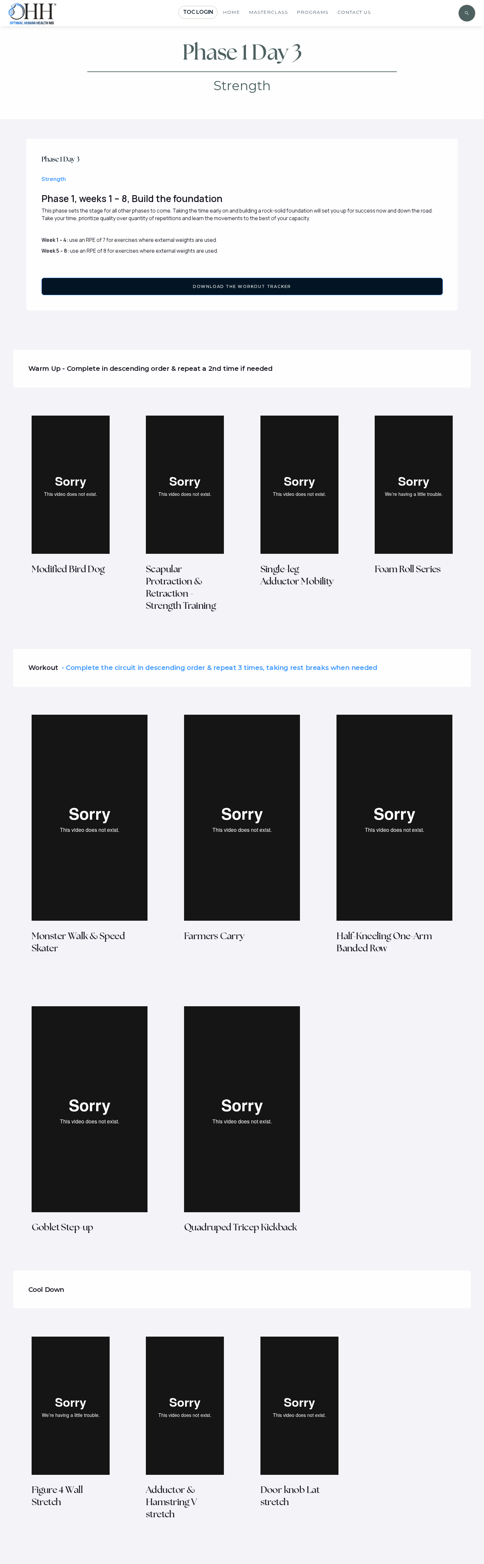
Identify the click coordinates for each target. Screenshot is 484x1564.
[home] (51, 20)
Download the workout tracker (242, 286)
